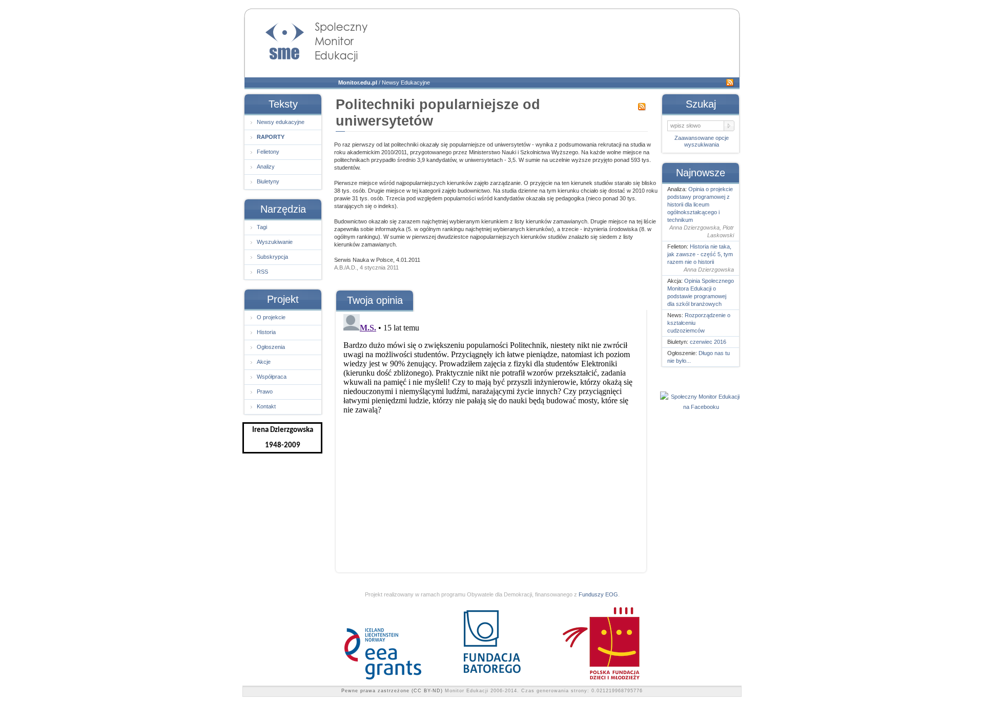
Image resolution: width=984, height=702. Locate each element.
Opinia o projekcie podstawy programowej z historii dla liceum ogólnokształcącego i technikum (700, 204)
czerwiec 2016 (708, 342)
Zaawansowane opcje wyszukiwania (701, 141)
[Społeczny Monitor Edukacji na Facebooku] (701, 407)
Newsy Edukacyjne (406, 82)
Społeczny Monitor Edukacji (306, 39)
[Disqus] (490, 438)
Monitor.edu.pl (357, 82)
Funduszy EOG (598, 594)
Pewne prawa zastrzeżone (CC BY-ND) (392, 690)
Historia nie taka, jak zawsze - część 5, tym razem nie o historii (700, 254)
